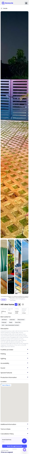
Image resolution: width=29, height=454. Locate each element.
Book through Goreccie (14, 446)
